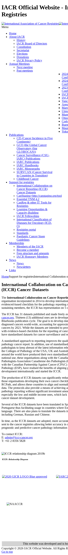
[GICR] (24, 476)
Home (5, 276)
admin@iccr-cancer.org (19, 437)
